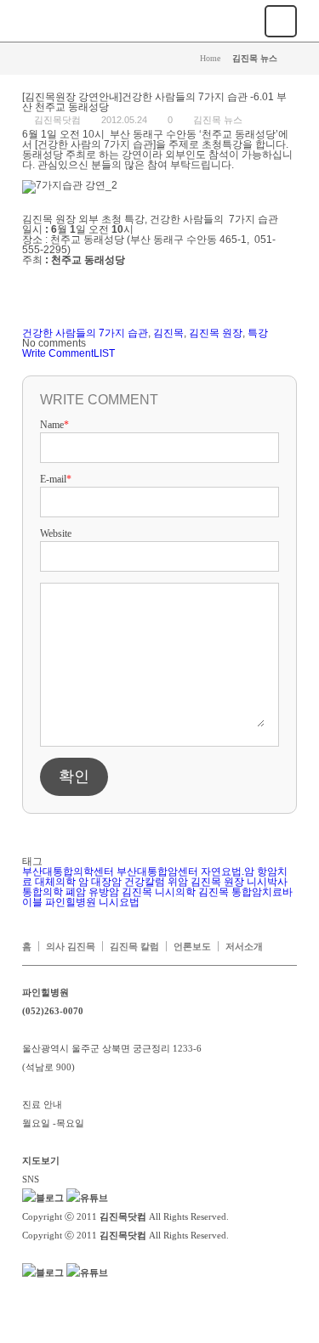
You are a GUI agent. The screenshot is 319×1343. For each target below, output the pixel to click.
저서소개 (244, 946)
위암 (178, 882)
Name (54, 425)
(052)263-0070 (52, 1011)
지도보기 (41, 1160)
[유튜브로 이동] (87, 1198)
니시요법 (119, 902)
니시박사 (267, 882)
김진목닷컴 (57, 120)
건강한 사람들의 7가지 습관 (85, 333)
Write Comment (58, 353)
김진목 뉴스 (217, 120)
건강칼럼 (144, 882)
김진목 (168, 333)
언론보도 (192, 946)
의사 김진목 (70, 946)
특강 (258, 333)
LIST (104, 353)
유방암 (103, 892)
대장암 (106, 882)
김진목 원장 (215, 333)
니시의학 (175, 892)
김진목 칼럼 (134, 946)
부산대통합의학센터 (68, 871)
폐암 (76, 892)
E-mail (55, 479)
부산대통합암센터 (157, 871)
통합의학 (42, 892)
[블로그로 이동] (43, 1198)
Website (55, 533)
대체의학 (55, 882)
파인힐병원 (70, 902)
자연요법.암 (227, 871)
